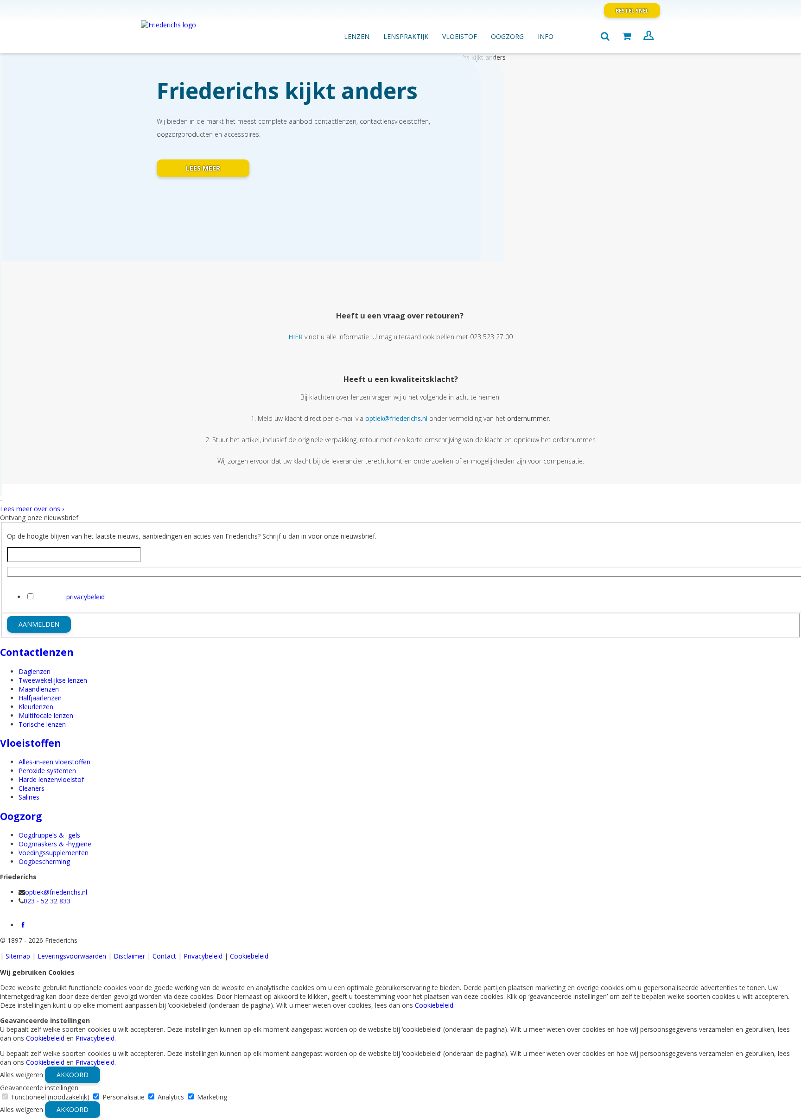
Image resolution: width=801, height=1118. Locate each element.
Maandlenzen (39, 689)
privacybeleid (85, 596)
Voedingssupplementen (54, 852)
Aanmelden (39, 624)
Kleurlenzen (36, 706)
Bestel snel (632, 10)
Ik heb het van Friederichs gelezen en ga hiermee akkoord (141, 596)
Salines (29, 797)
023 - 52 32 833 (47, 900)
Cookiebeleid (249, 956)
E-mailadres (24, 581)
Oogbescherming (44, 861)
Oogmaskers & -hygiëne (55, 843)
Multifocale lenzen (46, 715)
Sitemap (18, 956)
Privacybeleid (203, 956)
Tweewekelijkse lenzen (53, 680)
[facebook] (23, 924)
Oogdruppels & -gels (49, 835)
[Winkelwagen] (626, 36)
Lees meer (203, 168)
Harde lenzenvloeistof (51, 779)
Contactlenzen (37, 652)
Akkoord (73, 1074)
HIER (295, 336)
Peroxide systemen (47, 770)
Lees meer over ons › (32, 508)
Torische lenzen (42, 724)
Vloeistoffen (30, 743)
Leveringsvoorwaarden (72, 956)
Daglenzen (35, 671)
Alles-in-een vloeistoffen (54, 761)
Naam (150, 554)
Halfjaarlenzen (40, 697)
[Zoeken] (605, 36)
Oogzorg (21, 816)
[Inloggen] (648, 36)
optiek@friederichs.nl (56, 892)
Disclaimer (129, 956)
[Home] (189, 32)
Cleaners (31, 788)
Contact (164, 956)
